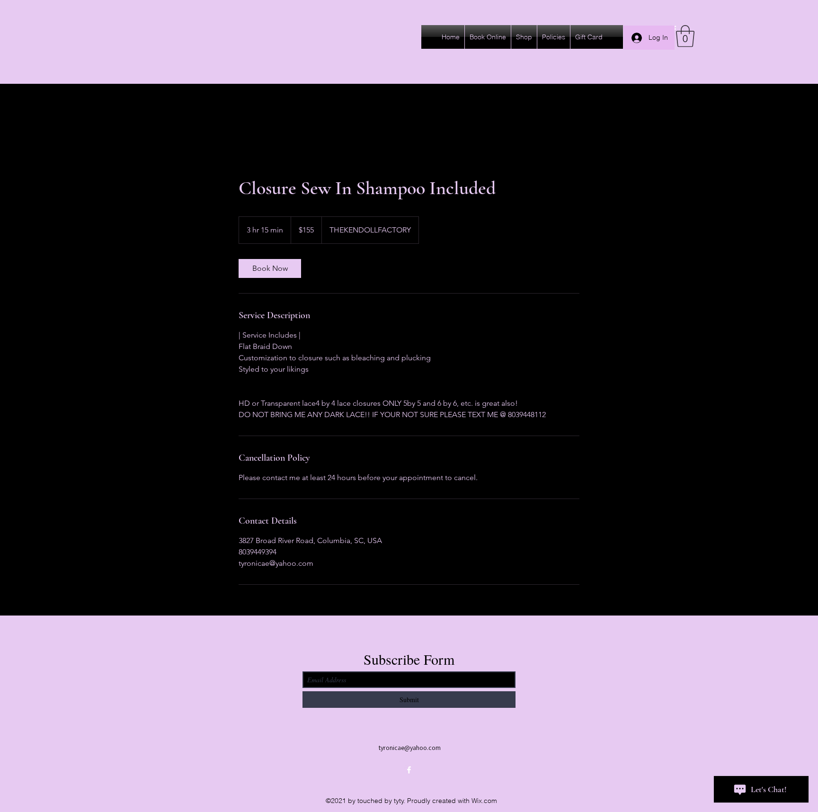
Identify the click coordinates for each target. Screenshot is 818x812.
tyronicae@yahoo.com (410, 747)
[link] (270, 268)
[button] (685, 36)
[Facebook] (409, 770)
